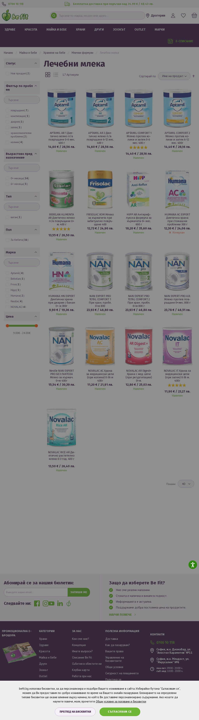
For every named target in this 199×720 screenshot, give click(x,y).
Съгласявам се (120, 711)
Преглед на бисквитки (75, 711)
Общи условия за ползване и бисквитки (121, 701)
